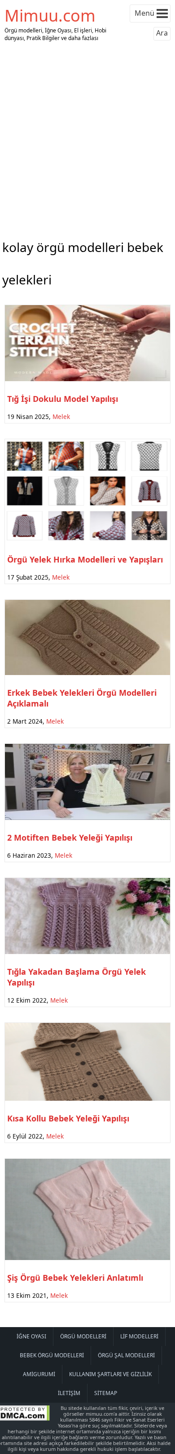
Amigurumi (39, 1374)
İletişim (69, 1393)
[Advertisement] (87, 138)
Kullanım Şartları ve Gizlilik (110, 1374)
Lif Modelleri (139, 1336)
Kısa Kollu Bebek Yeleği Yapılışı (68, 1118)
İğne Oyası (31, 1336)
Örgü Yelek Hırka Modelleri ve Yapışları (85, 559)
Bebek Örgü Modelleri (52, 1355)
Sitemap (105, 1393)
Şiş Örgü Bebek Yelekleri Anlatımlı (75, 1277)
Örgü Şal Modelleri (126, 1355)
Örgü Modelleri (83, 1336)
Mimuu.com (50, 16)
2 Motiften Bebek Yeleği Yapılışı (69, 837)
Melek (61, 416)
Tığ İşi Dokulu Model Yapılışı (62, 398)
